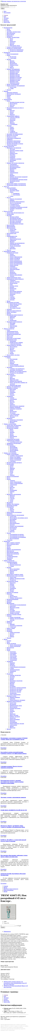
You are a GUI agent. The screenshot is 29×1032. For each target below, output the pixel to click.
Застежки (12, 676)
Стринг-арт (13, 627)
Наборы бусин (13, 153)
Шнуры (12, 44)
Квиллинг (9, 593)
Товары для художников (10, 453)
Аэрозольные (13, 484)
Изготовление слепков (13, 332)
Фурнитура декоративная (16, 49)
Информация (7, 931)
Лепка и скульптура (9, 328)
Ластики (12, 290)
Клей (11, 284)
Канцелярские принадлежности (15, 279)
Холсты (9, 533)
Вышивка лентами (15, 76)
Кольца (12, 679)
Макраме (12, 624)
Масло (11, 488)
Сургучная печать (14, 414)
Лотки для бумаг (14, 305)
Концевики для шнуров (16, 680)
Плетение (9, 622)
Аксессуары (13, 87)
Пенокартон (13, 273)
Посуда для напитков (15, 203)
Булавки (9, 640)
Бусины (9, 30)
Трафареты (10, 139)
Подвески (12, 665)
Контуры (12, 105)
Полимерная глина (12, 339)
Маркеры (12, 114)
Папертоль (9, 621)
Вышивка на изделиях (16, 77)
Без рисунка (13, 56)
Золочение (12, 118)
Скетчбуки (13, 461)
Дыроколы (12, 280)
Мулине (9, 59)
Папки (11, 508)
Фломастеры (13, 320)
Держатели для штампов (16, 419)
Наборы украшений (15, 407)
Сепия (11, 500)
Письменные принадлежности (15, 314)
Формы (12, 210)
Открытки (12, 156)
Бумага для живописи (15, 458)
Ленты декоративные (15, 644)
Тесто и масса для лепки (13, 355)
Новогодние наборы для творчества (16, 183)
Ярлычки (12, 417)
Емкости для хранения (16, 199)
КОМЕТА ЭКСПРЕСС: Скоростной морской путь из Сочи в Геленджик (13, 840)
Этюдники (9, 540)
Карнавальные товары (13, 426)
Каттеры (12, 348)
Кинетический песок (15, 239)
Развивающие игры (12, 236)
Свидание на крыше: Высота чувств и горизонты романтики (11, 767)
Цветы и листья (14, 415)
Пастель (12, 497)
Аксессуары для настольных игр (15, 212)
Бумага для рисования (12, 454)
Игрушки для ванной (15, 221)
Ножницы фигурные (15, 385)
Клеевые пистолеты (15, 708)
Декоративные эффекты (13, 116)
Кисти (11, 466)
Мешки (12, 435)
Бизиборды (13, 237)
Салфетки (12, 131)
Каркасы (9, 545)
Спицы (9, 98)
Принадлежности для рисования (15, 515)
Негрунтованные (14, 538)
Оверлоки (12, 698)
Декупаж (9, 125)
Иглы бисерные (11, 33)
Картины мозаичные (15, 564)
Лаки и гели (10, 335)
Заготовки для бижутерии (13, 31)
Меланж (12, 60)
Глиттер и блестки (15, 117)
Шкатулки (12, 727)
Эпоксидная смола (12, 145)
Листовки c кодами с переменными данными (13, 797)
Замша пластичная (15, 632)
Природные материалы (13, 553)
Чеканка (9, 638)
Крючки (9, 95)
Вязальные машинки (12, 92)
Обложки (9, 309)
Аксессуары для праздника (14, 425)
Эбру (11, 493)
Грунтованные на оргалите (17, 535)
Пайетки (12, 664)
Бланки (12, 254)
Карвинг (12, 200)
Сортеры (12, 247)
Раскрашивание (14, 178)
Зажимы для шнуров (15, 675)
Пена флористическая (12, 552)
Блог (5, 16)
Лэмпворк (9, 600)
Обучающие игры (14, 244)
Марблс (9, 548)
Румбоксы (12, 230)
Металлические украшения (17, 406)
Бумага (12, 127)
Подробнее (3, 747)
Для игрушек (13, 656)
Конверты (12, 272)
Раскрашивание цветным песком (18, 179)
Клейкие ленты (14, 285)
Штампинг (10, 418)
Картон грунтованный (13, 476)
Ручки (11, 319)
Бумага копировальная (16, 261)
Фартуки (12, 531)
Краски (12, 106)
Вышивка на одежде (15, 78)
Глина (8, 330)
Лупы (11, 712)
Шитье (11, 182)
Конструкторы (10, 225)
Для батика (13, 651)
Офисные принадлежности (14, 310)
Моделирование (11, 228)
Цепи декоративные (15, 694)
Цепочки (12, 42)
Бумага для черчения (15, 459)
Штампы (12, 422)
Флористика (7, 541)
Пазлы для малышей (15, 245)
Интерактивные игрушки (16, 223)
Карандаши (13, 316)
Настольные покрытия (16, 291)
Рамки (11, 192)
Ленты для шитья (11, 643)
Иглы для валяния (14, 569)
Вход (5, 11)
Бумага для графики (15, 457)
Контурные (13, 389)
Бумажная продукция (12, 252)
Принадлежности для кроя (17, 723)
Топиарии (9, 629)
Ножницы (12, 294)
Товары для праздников (10, 424)
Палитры (12, 524)
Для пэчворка (13, 658)
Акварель (12, 480)
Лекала (12, 709)
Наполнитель (13, 436)
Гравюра (12, 171)
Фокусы (9, 250)
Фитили (12, 589)
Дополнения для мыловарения (18, 604)
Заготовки (9, 367)
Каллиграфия (10, 464)
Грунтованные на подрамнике (18, 537)
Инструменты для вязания (14, 94)
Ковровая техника (14, 83)
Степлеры (12, 298)
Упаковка (9, 559)
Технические (13, 660)
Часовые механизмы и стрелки (15, 143)
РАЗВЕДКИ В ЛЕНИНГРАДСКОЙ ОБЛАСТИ (14, 810)
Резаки (11, 295)
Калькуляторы (13, 283)
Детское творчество (9, 146)
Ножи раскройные (15, 719)
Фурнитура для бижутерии (14, 48)
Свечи (11, 196)
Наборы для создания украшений (18, 176)
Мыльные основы (14, 607)
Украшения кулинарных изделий (18, 207)
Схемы (12, 88)
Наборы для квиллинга (16, 598)
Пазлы (8, 234)
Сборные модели (14, 232)
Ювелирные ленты (15, 45)
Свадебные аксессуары (16, 442)
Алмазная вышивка (12, 562)
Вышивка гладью (14, 71)
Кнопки (12, 287)
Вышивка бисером (15, 70)
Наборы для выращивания (14, 549)
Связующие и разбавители (14, 138)
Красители (13, 582)
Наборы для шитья (15, 716)
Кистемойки (13, 519)
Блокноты (12, 255)
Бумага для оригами (15, 617)
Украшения (10, 396)
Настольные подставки (13, 302)
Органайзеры (13, 306)
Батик (8, 100)
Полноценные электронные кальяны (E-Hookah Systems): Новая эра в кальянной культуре (14, 738)
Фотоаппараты (14, 448)
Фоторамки (13, 160)
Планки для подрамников (16, 526)
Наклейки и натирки (12, 388)
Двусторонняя (13, 359)
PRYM (5, 891)
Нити (11, 40)
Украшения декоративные (13, 141)
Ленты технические (15, 646)
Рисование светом (14, 181)
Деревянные (16, 193)
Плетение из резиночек (16, 625)
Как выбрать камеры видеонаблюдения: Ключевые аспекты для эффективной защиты (14, 752)
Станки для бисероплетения (14, 47)
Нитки (8, 649)
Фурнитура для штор (15, 691)
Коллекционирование (12, 599)
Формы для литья (14, 613)
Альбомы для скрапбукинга (17, 368)
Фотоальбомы (13, 447)
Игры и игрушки (8, 211)
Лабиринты (13, 240)
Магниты (12, 152)
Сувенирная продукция (13, 439)
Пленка (12, 129)
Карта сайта (7, 22)
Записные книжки (15, 269)
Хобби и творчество (9, 560)
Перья (11, 410)
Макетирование (11, 226)
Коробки (12, 432)
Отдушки (12, 586)
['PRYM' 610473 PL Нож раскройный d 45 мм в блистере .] (8, 919)
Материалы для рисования (14, 494)
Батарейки (12, 446)
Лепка (11, 174)
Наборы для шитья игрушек (17, 578)
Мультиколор (13, 63)
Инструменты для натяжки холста (19, 517)
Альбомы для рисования (16, 455)
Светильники (13, 725)
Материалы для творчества (14, 147)
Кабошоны (10, 36)
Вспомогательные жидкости (14, 462)
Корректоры (13, 288)
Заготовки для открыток (16, 370)
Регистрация (7, 12)
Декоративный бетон (12, 331)
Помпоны (12, 157)
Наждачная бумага (15, 523)
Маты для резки (14, 715)
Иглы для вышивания (12, 54)
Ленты (11, 113)
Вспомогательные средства (17, 102)
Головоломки (10, 214)
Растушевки (13, 529)
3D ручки (12, 149)
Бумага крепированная (16, 262)
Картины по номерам (12, 592)
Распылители (13, 527)
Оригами (9, 615)
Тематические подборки (13, 440)
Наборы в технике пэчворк (14, 614)
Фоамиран (9, 631)
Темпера (12, 491)
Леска (11, 38)
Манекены (12, 714)
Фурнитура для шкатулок (13, 142)
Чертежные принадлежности (14, 321)
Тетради (12, 276)
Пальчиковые (13, 490)
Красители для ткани (12, 135)
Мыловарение (10, 603)
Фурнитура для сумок (15, 690)
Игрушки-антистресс (15, 222)
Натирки (12, 390)
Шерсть (12, 67)
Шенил (12, 161)
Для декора (13, 654)
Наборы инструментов (16, 381)
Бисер (8, 29)
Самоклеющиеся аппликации (17, 667)
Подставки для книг (15, 308)
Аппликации (13, 399)
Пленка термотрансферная (17, 366)
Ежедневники (13, 268)
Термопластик (13, 132)
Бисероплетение (8, 27)
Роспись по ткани (11, 136)
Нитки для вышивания (13, 84)
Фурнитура (13, 580)
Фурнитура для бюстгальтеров (18, 687)
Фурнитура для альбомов (16, 372)
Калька (12, 360)
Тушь (11, 473)
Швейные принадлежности (14, 701)
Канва (8, 55)
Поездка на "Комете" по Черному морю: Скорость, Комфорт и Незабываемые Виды (13, 826)
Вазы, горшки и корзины (13, 542)
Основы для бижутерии (13, 37)
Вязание (6, 91)
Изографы (12, 323)
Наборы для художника (13, 504)
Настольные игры (11, 233)
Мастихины (13, 522)
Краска (12, 121)
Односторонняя (14, 364)
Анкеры (12, 397)
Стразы (12, 566)
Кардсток (12, 361)
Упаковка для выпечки (16, 208)
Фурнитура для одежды (16, 689)
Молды (12, 349)
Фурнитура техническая (16, 51)
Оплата (6, 19)
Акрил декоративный (15, 482)
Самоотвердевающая (15, 343)
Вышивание (7, 52)
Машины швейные (15, 697)
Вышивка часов (14, 81)
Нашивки (12, 662)
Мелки (8, 301)
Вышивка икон (14, 73)
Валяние (9, 567)
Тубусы (12, 511)
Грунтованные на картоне (17, 534)
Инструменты (10, 34)
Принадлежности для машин (17, 700)
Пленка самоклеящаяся (16, 274)
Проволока (13, 41)
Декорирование (8, 99)
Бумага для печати (15, 259)
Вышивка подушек (15, 80)
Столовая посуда (14, 204)
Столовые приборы (15, 205)
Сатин (11, 66)
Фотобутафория (14, 450)
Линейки (12, 324)
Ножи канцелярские (15, 292)
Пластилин (10, 337)
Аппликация (13, 164)
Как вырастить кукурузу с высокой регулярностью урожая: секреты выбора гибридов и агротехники (12, 782)
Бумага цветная (14, 265)
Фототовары (10, 444)
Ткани (8, 650)
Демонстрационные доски (14, 277)
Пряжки (12, 685)
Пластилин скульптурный (14, 338)
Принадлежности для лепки (14, 345)
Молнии (12, 683)
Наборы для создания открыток (18, 371)
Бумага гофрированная (16, 257)
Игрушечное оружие (15, 218)
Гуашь (11, 486)
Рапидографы (13, 326)
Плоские (12, 395)
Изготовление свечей (12, 581)
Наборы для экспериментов (17, 243)
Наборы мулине (14, 65)
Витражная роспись (15, 167)
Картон (12, 270)
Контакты (6, 20)
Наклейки (12, 154)
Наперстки (13, 718)
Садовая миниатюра (12, 556)
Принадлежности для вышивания (16, 85)
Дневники (12, 266)
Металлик (12, 62)
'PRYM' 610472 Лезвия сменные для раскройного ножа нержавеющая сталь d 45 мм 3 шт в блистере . (15, 983)
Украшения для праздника (14, 443)
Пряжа (8, 96)
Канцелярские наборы (16, 303)
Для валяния (13, 653)
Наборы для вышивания (13, 69)
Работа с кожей (11, 628)
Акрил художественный (16, 483)
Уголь (11, 501)
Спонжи (12, 530)
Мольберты (10, 502)
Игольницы (13, 704)
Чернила (12, 475)
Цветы (11, 672)
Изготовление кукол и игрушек (15, 575)
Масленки (12, 520)
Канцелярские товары (9, 251)
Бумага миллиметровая (16, 263)
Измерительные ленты (16, 705)
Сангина (12, 498)
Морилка (12, 123)
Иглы (8, 642)
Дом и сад (6, 186)
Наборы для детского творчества (15, 163)
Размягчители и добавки (16, 342)
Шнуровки (13, 248)
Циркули (12, 327)
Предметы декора (14, 190)
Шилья (12, 726)
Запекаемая (13, 341)
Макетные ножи (14, 379)
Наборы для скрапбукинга (14, 386)
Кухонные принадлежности (17, 201)
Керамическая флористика (14, 334)
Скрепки (12, 297)
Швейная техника (11, 696)
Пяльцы (9, 89)
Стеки (11, 352)
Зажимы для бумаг (15, 281)
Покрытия (12, 350)
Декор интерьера (11, 187)
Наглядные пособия (12, 505)
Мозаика (12, 175)
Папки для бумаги (11, 312)
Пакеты (12, 437)
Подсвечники (13, 189)
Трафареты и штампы (15, 158)
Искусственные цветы (13, 544)
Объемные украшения (16, 408)
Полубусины (13, 411)
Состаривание (13, 124)
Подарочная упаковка (12, 428)
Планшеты (9, 513)
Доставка (6, 18)
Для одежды (13, 657)
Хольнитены (13, 693)
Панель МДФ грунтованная (14, 512)
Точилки (12, 299)
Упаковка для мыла (15, 611)
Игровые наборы (14, 216)
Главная (6, 15)
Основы (12, 585)
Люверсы (12, 404)
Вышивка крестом (15, 74)
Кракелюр (12, 120)
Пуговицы (12, 413)
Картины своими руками (16, 150)
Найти (2, 8)
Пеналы (9, 313)
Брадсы (12, 400)
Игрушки (9, 215)
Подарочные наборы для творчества (16, 185)
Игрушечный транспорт (16, 219)
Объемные (12, 392)
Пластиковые (16, 194)
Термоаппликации (15, 669)
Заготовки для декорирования (15, 134)
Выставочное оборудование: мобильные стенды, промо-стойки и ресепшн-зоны (14, 856)
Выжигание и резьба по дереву (15, 574)
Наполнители (10, 551)
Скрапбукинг (7, 356)
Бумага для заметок (15, 258)
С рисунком (13, 58)
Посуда (9, 197)
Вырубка (12, 401)
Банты (11, 429)
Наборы (12, 128)
